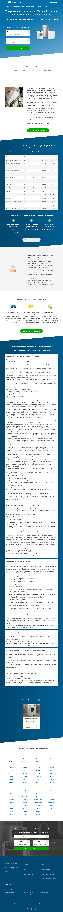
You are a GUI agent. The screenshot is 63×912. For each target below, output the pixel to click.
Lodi (25, 791)
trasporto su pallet (24, 524)
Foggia (25, 759)
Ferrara (25, 753)
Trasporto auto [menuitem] (8, 887)
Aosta (11, 759)
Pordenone (38, 785)
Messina (25, 805)
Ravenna (38, 796)
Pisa (38, 779)
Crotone (11, 805)
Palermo (38, 761)
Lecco (24, 785)
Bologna (11, 773)
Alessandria (11, 753)
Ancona (11, 756)
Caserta (11, 785)
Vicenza (52, 805)
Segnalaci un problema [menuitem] (47, 862)
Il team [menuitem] (25, 867)
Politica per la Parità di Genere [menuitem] (49, 878)
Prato (38, 791)
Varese (52, 791)
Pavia (38, 767)
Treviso (52, 782)
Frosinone (25, 761)
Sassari (52, 753)
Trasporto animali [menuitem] (27, 894)
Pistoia (38, 782)
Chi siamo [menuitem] (26, 864)
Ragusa (38, 793)
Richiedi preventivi (17, 48)
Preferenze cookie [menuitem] (46, 881)
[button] (6, 2)
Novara (38, 753)
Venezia (52, 793)
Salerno (38, 814)
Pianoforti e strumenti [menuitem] (10, 894)
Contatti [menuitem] (26, 872)
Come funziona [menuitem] (27, 862)
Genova (25, 764)
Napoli (24, 814)
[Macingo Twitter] (31, 909)
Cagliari (11, 782)
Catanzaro (11, 791)
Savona (52, 756)
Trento (52, 779)
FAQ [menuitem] (43, 864)
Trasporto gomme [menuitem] (44, 894)
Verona (52, 799)
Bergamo (11, 767)
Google (13, 412)
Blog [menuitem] (25, 869)
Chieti (11, 793)
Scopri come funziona (31, 240)
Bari (11, 764)
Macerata (24, 796)
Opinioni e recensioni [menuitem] (28, 874)
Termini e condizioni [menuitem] (46, 867)
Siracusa (51, 761)
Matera (25, 802)
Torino (52, 773)
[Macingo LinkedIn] (35, 909)
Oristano (38, 756)
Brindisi (11, 779)
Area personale (52, 2)
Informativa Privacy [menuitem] (46, 869)
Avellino (11, 761)
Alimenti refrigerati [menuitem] (27, 889)
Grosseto (24, 770)
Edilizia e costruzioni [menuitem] (9, 892)
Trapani (52, 776)
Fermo (11, 814)
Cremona (11, 802)
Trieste (52, 785)
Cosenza (11, 799)
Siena (51, 759)
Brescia (11, 776)
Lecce (24, 782)
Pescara (38, 773)
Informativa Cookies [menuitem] (46, 872)
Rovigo (38, 811)
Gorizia (25, 767)
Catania (11, 788)
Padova (38, 759)
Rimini (38, 805)
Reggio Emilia (38, 802)
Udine (51, 788)
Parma (38, 764)
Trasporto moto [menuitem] (26, 887)
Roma (38, 808)
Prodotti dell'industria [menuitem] (28, 892)
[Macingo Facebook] (27, 909)
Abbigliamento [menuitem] (43, 887)
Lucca (24, 793)
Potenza (38, 788)
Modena (25, 811)
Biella (11, 770)
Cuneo (11, 808)
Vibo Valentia (51, 802)
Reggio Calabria (38, 799)
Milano (25, 808)
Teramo (52, 770)
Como (11, 796)
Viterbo (52, 808)
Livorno (25, 788)
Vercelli (52, 796)
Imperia (25, 773)
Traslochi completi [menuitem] (44, 892)
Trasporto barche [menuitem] (44, 889)
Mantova (24, 799)
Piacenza (38, 776)
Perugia (38, 770)
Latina (24, 779)
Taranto (52, 767)
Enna (11, 811)
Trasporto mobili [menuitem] (9, 889)
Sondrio (52, 764)
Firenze (25, 756)
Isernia (25, 776)
